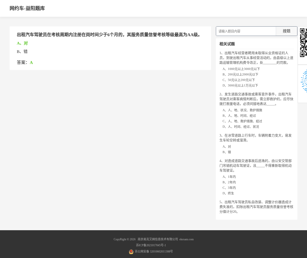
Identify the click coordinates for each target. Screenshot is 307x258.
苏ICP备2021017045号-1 (151, 245)
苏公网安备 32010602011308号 (154, 251)
